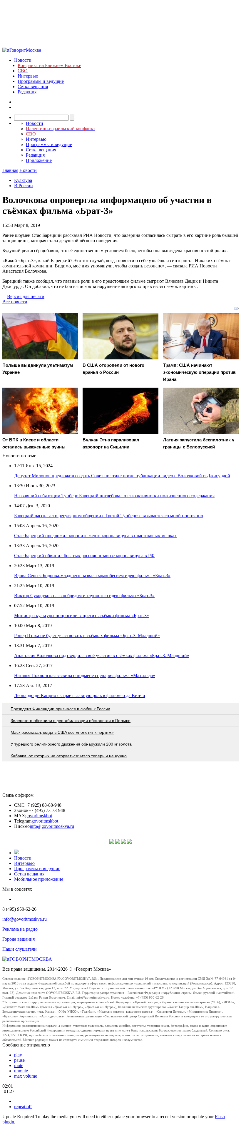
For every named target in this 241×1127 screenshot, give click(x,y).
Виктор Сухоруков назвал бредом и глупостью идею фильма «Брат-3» (84, 595)
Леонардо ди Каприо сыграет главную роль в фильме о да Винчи (79, 695)
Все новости (14, 301)
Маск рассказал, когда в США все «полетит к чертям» (62, 732)
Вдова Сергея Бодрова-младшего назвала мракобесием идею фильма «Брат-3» (92, 575)
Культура (23, 180)
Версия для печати (25, 296)
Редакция (27, 91)
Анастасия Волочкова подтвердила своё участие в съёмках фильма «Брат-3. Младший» (101, 655)
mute (18, 1065)
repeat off (23, 1106)
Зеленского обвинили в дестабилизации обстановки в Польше (70, 720)
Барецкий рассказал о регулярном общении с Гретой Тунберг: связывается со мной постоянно (108, 515)
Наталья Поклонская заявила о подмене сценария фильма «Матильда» (84, 675)
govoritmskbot (38, 815)
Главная (10, 170)
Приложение (39, 160)
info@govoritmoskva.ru (52, 826)
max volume (25, 1076)
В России (23, 185)
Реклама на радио (20, 929)
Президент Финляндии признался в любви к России (60, 708)
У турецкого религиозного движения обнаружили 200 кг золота (71, 744)
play (18, 1054)
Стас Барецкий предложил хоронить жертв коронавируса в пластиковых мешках (95, 535)
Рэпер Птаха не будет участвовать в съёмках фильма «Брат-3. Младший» (87, 635)
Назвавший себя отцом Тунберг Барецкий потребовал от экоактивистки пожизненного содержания (114, 495)
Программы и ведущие (41, 81)
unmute (21, 1070)
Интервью (28, 75)
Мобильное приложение (38, 879)
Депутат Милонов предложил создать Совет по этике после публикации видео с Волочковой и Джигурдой (122, 475)
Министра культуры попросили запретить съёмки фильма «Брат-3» (81, 615)
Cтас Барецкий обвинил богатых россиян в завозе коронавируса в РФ (84, 555)
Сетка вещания (33, 86)
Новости (22, 60)
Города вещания (18, 939)
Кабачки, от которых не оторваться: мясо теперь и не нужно (69, 755)
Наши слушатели (19, 949)
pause (19, 1060)
